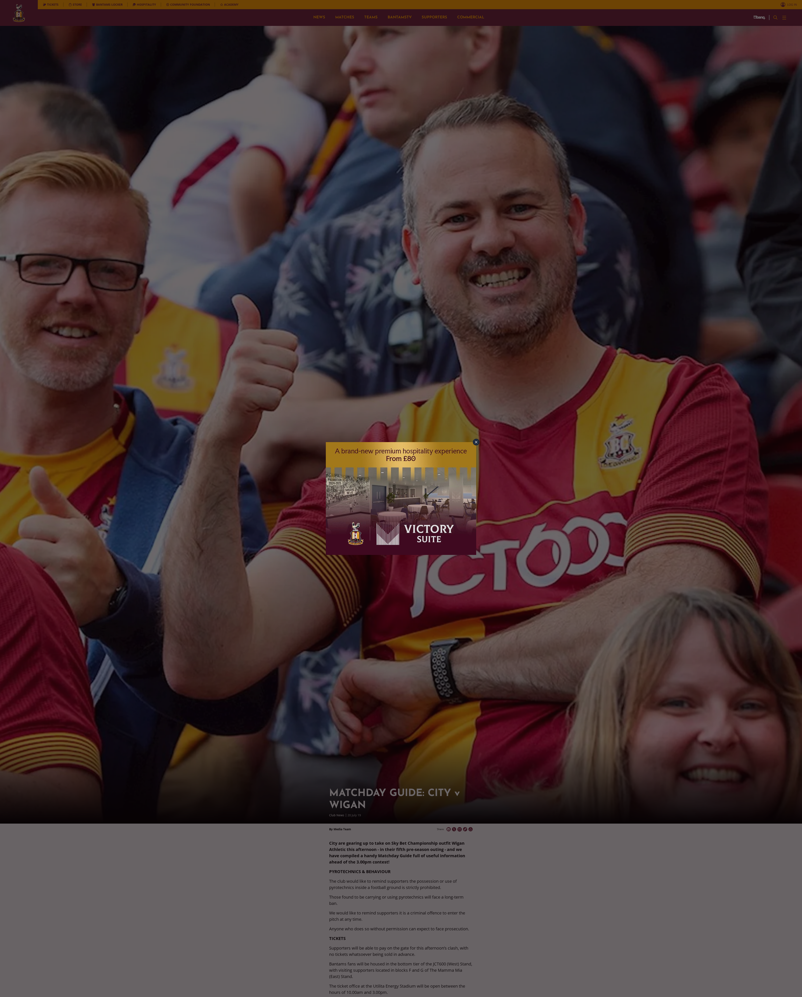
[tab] (476, 442)
